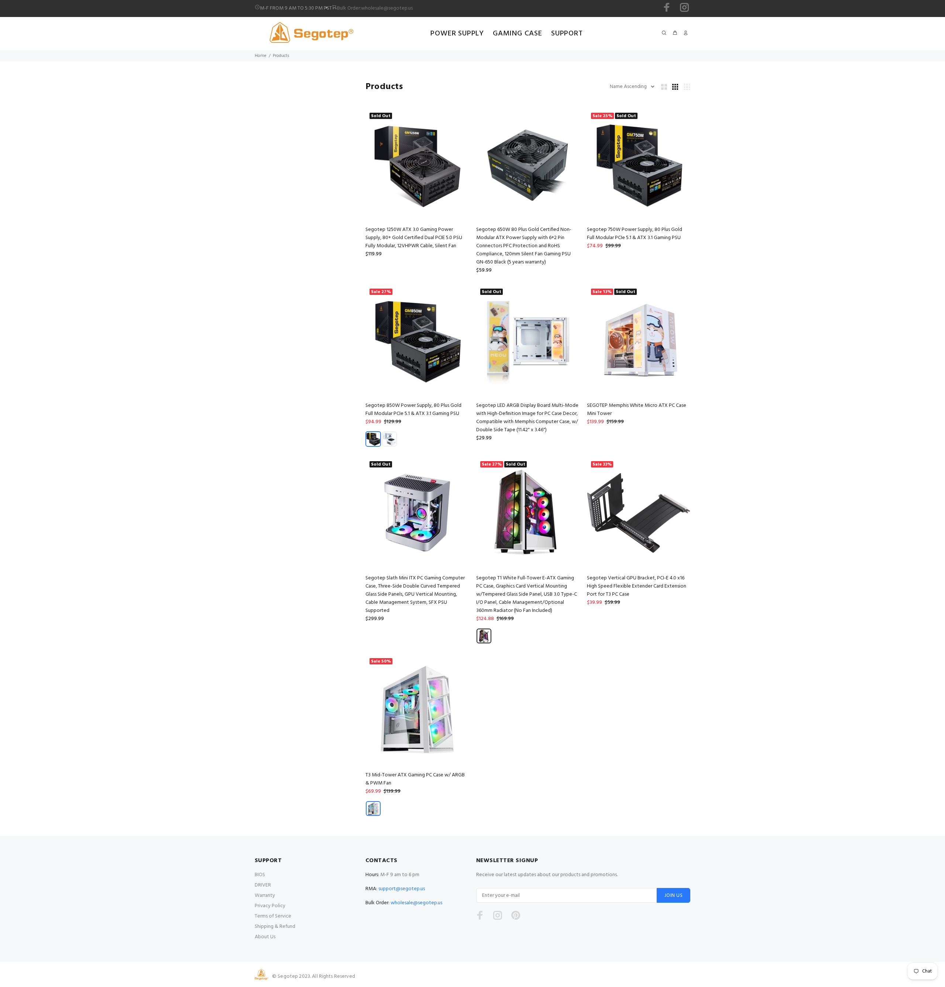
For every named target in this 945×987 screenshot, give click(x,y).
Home (261, 55)
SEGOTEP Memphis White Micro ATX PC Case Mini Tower (636, 409)
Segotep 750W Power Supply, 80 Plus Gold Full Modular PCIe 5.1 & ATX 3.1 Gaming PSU (634, 233)
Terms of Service (273, 916)
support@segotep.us (401, 889)
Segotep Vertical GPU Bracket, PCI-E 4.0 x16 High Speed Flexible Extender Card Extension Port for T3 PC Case (636, 586)
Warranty (265, 895)
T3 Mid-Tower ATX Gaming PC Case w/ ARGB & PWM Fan (415, 779)
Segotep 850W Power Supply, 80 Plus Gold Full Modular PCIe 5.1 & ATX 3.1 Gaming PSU (413, 409)
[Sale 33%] (638, 513)
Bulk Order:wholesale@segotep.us (375, 8)
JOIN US (673, 895)
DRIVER (263, 885)
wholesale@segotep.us (416, 903)
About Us (265, 937)
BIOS (260, 875)
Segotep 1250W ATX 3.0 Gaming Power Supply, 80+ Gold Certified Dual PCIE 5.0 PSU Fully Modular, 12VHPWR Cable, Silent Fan (413, 237)
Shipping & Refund (275, 926)
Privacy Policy (270, 906)
